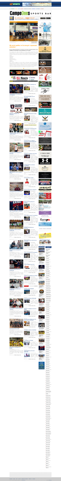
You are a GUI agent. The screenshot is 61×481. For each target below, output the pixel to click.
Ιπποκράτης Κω (48, 383)
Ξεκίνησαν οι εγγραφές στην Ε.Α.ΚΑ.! (30, 153)
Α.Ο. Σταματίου (47, 275)
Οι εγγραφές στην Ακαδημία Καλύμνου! (41, 312)
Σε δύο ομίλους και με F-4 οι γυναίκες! (31, 215)
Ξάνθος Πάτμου (48, 421)
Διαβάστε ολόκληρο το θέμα (17, 120)
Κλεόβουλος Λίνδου (48, 402)
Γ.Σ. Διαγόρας (47, 328)
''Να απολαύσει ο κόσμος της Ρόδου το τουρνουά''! (41, 304)
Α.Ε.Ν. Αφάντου (48, 271)
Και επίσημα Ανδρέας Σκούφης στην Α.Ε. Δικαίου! (41, 270)
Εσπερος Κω (47, 349)
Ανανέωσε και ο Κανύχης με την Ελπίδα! (41, 335)
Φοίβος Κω (47, 459)
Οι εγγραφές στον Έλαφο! (28, 340)
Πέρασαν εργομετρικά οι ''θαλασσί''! (30, 189)
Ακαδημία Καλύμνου (48, 290)
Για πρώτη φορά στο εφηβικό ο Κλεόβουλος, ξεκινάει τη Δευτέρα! (30, 141)
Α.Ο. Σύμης (47, 277)
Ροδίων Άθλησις (48, 446)
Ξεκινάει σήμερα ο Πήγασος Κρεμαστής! (41, 359)
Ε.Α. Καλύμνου (47, 336)
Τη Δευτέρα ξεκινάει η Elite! (14, 328)
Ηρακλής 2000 (47, 364)
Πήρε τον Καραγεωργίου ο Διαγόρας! (41, 352)
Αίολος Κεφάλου (48, 279)
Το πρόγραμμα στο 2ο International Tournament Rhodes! (41, 295)
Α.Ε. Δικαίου (47, 258)
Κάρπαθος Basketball (48, 391)
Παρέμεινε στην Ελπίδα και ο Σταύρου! (31, 275)
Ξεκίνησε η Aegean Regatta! (29, 288)
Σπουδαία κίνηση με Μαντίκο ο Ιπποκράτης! (41, 320)
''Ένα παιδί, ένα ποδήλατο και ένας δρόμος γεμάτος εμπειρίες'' (30, 320)
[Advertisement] (16, 362)
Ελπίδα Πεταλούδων (48, 347)
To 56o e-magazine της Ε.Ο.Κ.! (29, 264)
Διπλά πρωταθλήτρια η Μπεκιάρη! (30, 298)
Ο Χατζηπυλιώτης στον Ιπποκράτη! (16, 191)
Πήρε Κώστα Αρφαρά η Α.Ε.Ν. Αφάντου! (41, 254)
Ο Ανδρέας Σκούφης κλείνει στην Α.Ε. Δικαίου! (41, 262)
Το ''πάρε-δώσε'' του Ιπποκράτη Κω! (30, 128)
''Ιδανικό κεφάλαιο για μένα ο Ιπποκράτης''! (41, 278)
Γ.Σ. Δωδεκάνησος (48, 334)
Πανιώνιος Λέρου (48, 440)
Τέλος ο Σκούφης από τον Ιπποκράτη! (30, 252)
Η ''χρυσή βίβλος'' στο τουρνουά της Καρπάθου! (41, 286)
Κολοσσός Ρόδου (48, 406)
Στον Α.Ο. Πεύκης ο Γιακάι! (28, 177)
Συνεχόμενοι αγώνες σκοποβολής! (30, 329)
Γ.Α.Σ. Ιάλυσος (47, 309)
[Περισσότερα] (16, 85)
